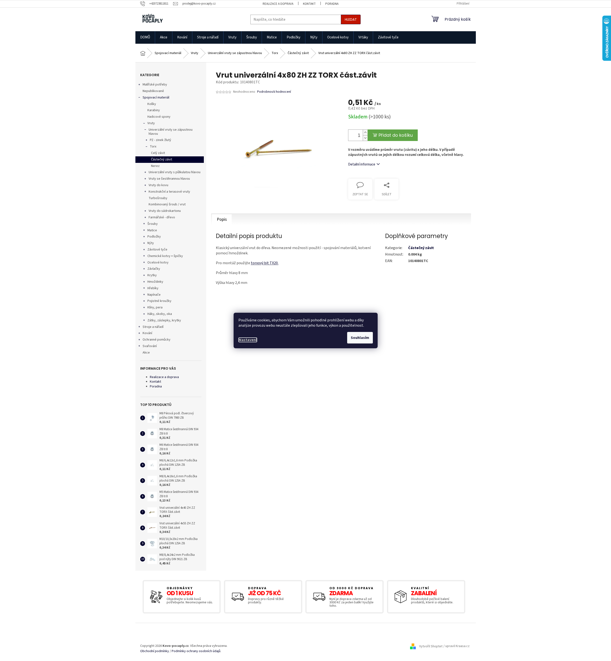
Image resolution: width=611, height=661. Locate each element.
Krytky (152, 275)
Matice (152, 230)
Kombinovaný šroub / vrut (167, 204)
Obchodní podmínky (154, 651)
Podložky (154, 236)
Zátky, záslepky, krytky (164, 320)
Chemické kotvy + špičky (165, 256)
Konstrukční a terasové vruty (169, 191)
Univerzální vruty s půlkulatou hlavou (174, 172)
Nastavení (248, 339)
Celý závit (158, 153)
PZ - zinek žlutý (160, 140)
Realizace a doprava (278, 4)
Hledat (351, 19)
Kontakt (309, 4)
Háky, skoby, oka (159, 314)
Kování (147, 333)
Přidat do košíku (396, 135)
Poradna (332, 4)
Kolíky (151, 104)
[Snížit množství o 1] (365, 138)
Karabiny (153, 110)
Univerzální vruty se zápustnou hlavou (171, 131)
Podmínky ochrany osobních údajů (196, 651)
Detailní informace (361, 164)
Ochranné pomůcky (156, 339)
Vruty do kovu (158, 185)
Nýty (150, 243)
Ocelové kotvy (158, 262)
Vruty (151, 123)
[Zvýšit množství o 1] (365, 132)
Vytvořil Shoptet (430, 646)
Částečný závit (161, 159)
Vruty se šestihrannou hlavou (169, 178)
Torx (153, 146)
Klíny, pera (155, 307)
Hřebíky (152, 288)
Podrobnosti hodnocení (274, 92)
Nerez (155, 166)
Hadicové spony (158, 116)
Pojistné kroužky (159, 301)
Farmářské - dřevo (162, 217)
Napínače (154, 294)
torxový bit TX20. (264, 263)
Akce (146, 352)
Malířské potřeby (155, 84)
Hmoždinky (155, 281)
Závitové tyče (157, 249)
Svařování (150, 346)
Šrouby (152, 223)
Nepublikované (153, 91)
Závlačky (153, 268)
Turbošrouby (158, 198)
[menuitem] (145, 37)
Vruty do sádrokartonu (165, 210)
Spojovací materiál (156, 97)
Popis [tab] (222, 219)
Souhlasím (360, 337)
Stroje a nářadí (153, 326)
